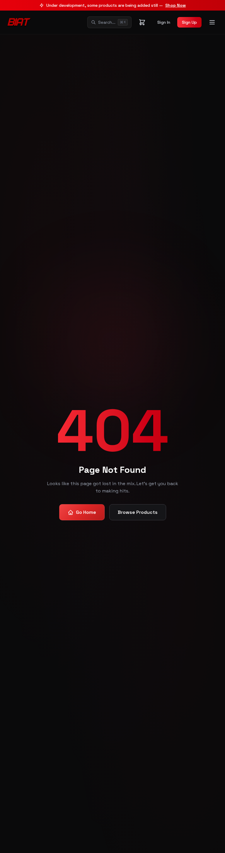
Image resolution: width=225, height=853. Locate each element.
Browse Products (138, 512)
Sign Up (189, 22)
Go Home (86, 512)
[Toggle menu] (212, 22)
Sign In (163, 22)
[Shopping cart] (142, 22)
